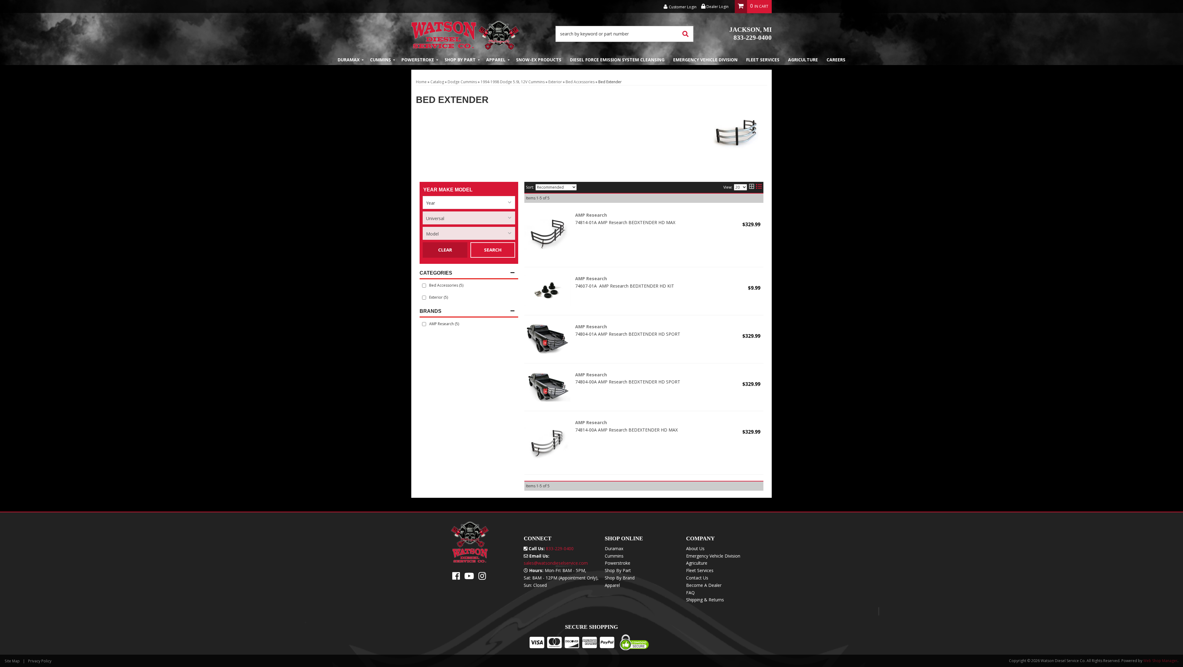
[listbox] (469, 202)
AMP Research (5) (444, 323)
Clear (445, 250)
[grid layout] (751, 187)
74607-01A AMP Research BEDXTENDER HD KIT (624, 286)
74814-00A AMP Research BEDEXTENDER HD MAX (626, 430)
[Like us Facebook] (456, 577)
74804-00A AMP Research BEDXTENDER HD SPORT (627, 382)
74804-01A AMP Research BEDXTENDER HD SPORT (627, 334)
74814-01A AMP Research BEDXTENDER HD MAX (625, 222)
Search (493, 250)
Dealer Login (717, 6)
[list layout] (759, 187)
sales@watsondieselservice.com (556, 563)
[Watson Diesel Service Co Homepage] (465, 33)
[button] (624, 34)
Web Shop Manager (1160, 660)
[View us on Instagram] (482, 577)
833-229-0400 (750, 33)
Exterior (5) (438, 297)
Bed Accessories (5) (446, 285)
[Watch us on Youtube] (469, 577)
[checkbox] (424, 324)
